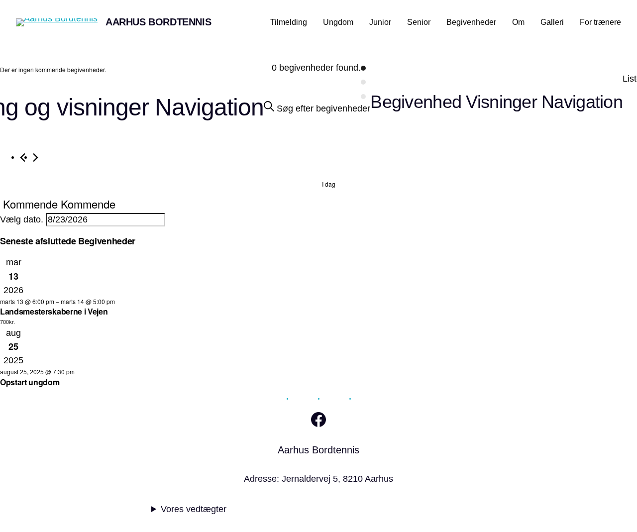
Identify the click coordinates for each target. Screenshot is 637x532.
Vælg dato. (23, 219)
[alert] (53, 70)
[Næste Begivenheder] (35, 157)
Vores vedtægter (193, 509)
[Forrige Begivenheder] (22, 157)
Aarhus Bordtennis (158, 21)
